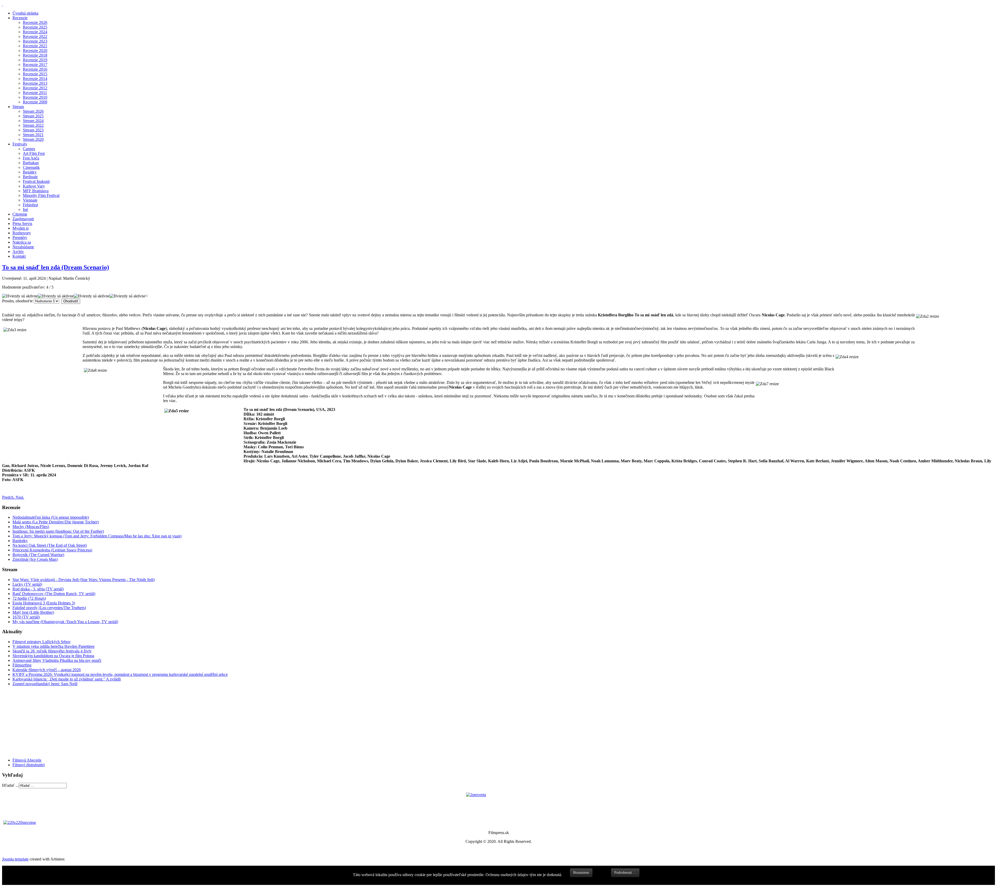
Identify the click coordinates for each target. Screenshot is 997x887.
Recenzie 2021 (35, 46)
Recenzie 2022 (35, 36)
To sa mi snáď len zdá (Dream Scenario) (55, 267)
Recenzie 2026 (35, 22)
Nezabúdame (23, 247)
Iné (25, 209)
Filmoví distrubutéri (28, 765)
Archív (18, 251)
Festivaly (19, 144)
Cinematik (31, 167)
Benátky (30, 172)
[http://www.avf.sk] (2, 4)
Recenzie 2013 (35, 83)
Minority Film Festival (41, 195)
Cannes (29, 148)
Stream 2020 (33, 139)
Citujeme (19, 214)
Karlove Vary (34, 186)
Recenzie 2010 (35, 97)
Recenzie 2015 (35, 74)
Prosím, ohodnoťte (17, 301)
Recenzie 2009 (35, 102)
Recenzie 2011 (35, 92)
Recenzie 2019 (35, 60)
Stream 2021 (33, 134)
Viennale (30, 200)
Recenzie (20, 18)
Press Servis (22, 223)
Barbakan (31, 163)
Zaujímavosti (23, 219)
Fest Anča (31, 158)
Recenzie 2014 (35, 78)
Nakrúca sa (21, 242)
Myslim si (20, 228)
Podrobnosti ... (625, 873)
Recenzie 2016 (35, 69)
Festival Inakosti (36, 181)
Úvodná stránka (25, 13)
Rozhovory (21, 233)
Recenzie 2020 (35, 50)
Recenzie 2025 (35, 27)
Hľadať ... (10, 785)
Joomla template (15, 859)
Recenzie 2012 (35, 88)
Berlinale (30, 177)
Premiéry (19, 237)
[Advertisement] (33, 721)
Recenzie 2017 (35, 64)
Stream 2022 (33, 125)
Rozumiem (581, 873)
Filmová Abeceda (26, 760)
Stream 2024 (33, 120)
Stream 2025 (33, 116)
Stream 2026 (33, 111)
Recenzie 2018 (35, 55)
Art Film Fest (34, 153)
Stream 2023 (33, 130)
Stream (18, 106)
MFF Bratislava (36, 191)
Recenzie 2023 (35, 41)
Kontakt (19, 256)
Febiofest (30, 205)
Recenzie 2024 (35, 32)
